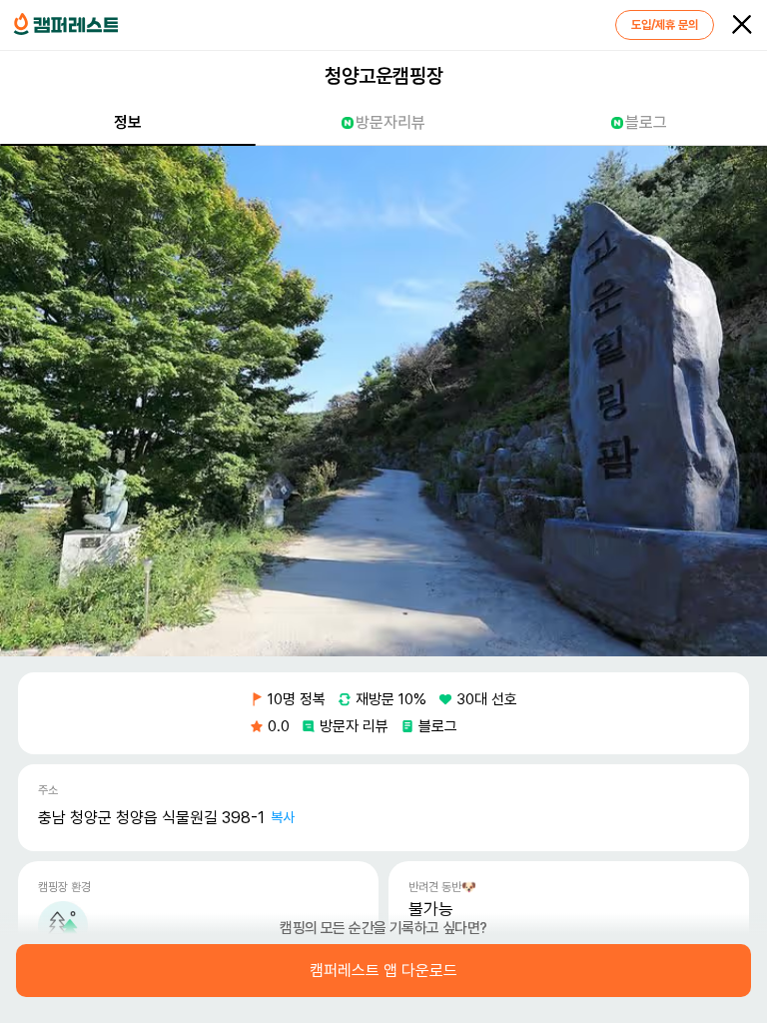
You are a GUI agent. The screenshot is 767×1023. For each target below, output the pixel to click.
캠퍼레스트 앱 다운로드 (383, 971)
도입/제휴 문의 (664, 25)
